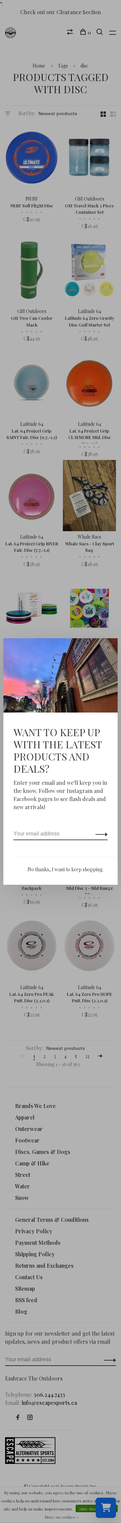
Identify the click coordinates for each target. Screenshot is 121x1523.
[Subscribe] (100, 833)
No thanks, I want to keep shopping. (66, 869)
